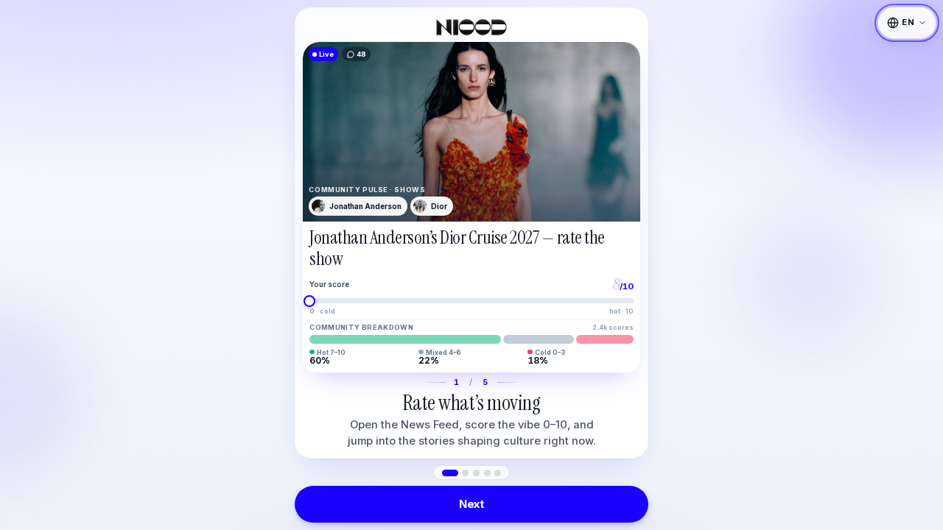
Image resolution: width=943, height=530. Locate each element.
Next (471, 504)
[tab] (450, 473)
